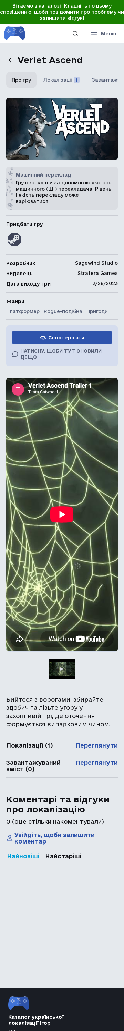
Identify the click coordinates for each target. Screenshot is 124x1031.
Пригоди (97, 311)
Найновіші (23, 856)
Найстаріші (63, 856)
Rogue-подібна (63, 311)
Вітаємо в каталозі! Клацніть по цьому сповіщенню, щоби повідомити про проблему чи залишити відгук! (62, 12)
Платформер (23, 311)
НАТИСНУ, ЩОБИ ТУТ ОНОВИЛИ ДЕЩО (61, 354)
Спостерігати (66, 337)
